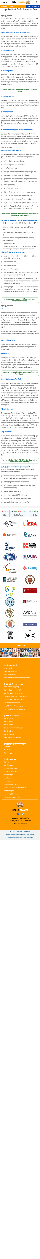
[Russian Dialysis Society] (10, 579)
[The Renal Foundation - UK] (30, 557)
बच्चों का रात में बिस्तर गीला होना (12, 797)
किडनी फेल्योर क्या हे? (9, 762)
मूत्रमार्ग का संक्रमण (9, 778)
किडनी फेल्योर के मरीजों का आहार (12, 737)
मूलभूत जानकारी (8, 668)
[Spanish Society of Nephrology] (10, 568)
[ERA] (30, 523)
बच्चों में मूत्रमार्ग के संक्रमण (11, 794)
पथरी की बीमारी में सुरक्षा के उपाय (12, 703)
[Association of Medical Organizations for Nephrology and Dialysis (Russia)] (30, 568)
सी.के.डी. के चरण (6, 16)
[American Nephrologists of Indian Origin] (30, 635)
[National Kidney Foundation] (10, 534)
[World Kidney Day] (10, 523)
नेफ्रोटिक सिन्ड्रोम (9, 791)
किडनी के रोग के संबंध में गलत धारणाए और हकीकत (17, 678)
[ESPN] (10, 546)
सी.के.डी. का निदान (7, 306)
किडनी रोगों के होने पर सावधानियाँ (12, 690)
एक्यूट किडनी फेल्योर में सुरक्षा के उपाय (13, 693)
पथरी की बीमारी (8, 781)
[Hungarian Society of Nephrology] (30, 602)
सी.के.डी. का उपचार (9, 734)
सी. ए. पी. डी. (7, 750)
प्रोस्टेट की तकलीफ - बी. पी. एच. (12, 784)
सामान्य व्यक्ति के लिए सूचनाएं (11, 687)
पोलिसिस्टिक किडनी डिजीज (11, 772)
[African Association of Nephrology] (10, 613)
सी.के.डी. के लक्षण (6, 148)
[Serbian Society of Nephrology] (10, 602)
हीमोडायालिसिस (8, 746)
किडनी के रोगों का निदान (10, 674)
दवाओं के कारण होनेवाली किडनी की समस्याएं (15, 788)
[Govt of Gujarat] (10, 635)
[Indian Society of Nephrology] (30, 579)
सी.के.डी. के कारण (8, 718)
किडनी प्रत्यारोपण (8, 753)
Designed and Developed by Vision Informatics (20, 837)
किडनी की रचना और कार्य (10, 671)
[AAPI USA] (10, 557)
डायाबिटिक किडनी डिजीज (10, 768)
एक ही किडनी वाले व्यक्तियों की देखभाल (14, 700)
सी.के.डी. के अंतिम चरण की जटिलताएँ (13, 728)
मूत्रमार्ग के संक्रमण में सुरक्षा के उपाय (13, 706)
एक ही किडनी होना (8, 775)
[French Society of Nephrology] (10, 590)
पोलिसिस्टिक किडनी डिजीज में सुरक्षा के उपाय (15, 696)
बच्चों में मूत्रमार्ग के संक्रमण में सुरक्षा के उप (14, 709)
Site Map (12, 831)
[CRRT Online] (30, 624)
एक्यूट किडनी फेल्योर (9, 765)
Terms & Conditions (23, 831)
